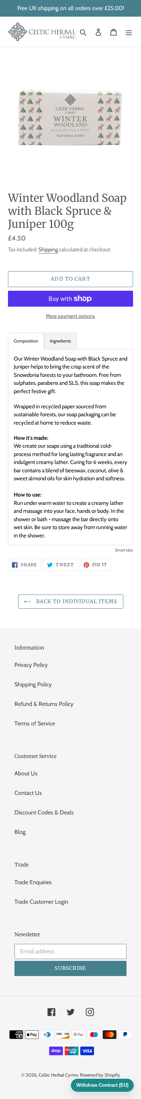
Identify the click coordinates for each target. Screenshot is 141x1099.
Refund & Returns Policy (43, 703)
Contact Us (28, 792)
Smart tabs (124, 550)
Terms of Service (34, 723)
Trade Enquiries (33, 882)
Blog (20, 831)
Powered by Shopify (100, 1075)
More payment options (70, 316)
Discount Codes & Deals (44, 812)
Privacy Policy (31, 664)
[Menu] (128, 32)
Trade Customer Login (41, 901)
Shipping (48, 249)
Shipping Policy (33, 684)
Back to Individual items (76, 601)
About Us (26, 773)
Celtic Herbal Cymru (58, 1075)
